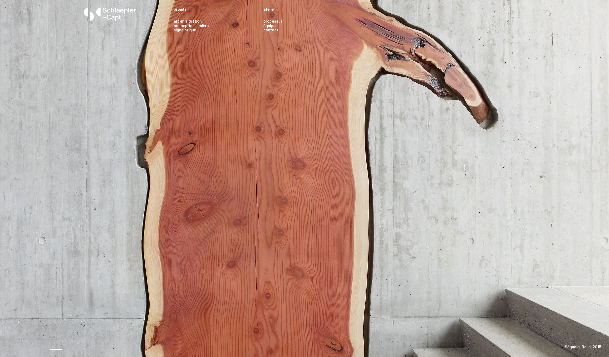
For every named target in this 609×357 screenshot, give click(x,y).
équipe (269, 26)
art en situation (188, 22)
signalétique (185, 30)
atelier (269, 10)
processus (273, 22)
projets (180, 10)
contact (270, 30)
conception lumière (191, 26)
